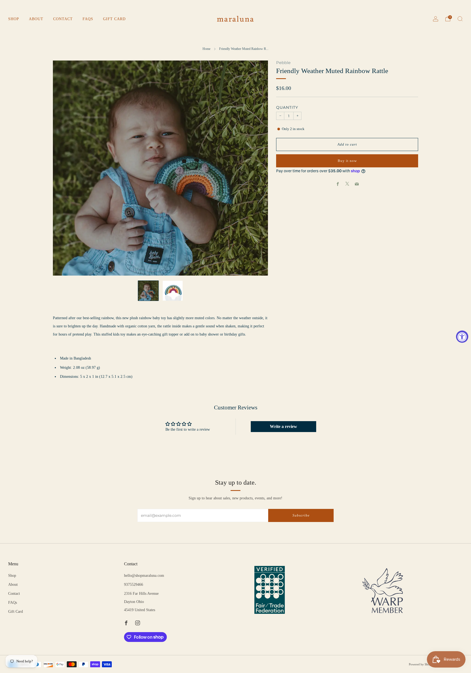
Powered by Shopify (422, 664)
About (36, 19)
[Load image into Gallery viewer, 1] (148, 290)
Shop (13, 19)
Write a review (283, 426)
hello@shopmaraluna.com (144, 576)
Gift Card (114, 19)
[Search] (460, 19)
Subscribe (301, 515)
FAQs (88, 19)
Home (206, 49)
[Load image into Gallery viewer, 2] (172, 290)
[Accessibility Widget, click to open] (462, 336)
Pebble (283, 62)
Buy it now (347, 161)
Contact (63, 19)
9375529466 (133, 585)
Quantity (287, 107)
